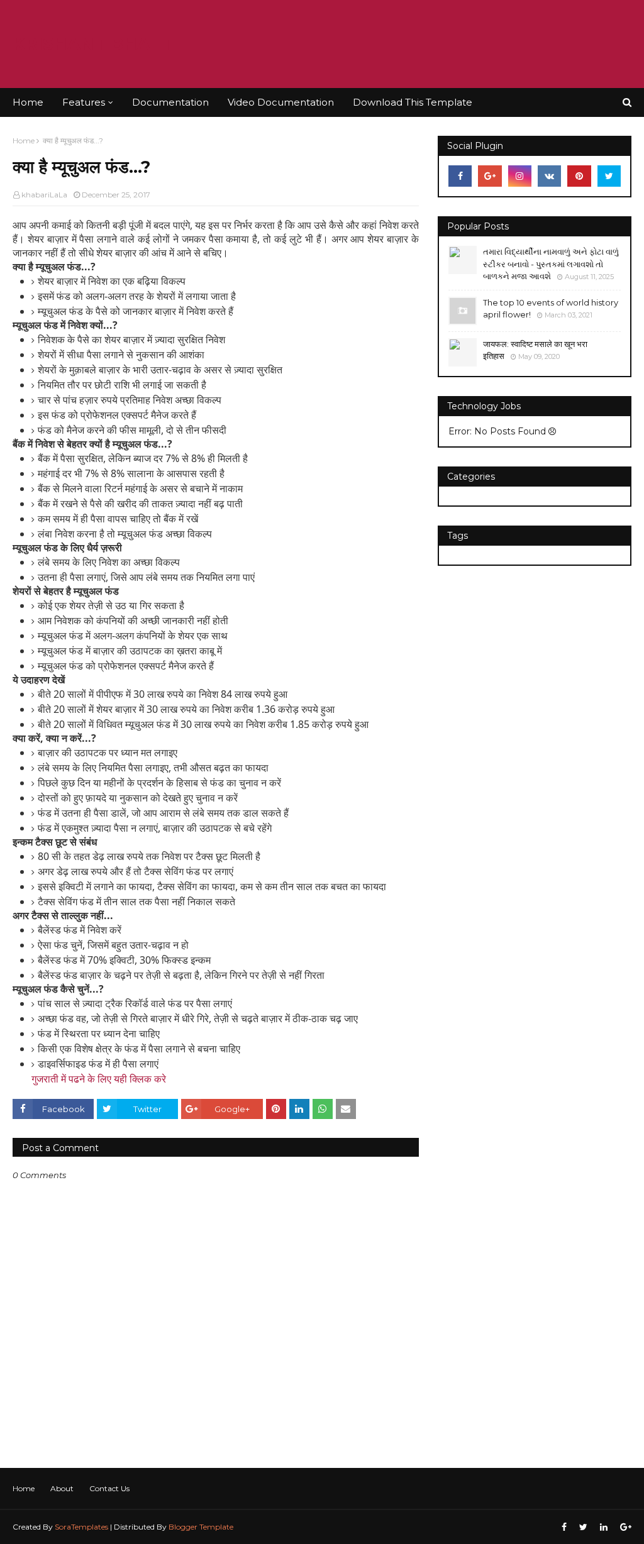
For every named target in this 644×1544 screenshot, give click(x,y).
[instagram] (519, 176)
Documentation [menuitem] (170, 102)
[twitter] (609, 176)
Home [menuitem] (28, 102)
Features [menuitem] (83, 102)
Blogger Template (201, 1526)
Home (24, 140)
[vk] (549, 176)
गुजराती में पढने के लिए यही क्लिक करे (98, 1079)
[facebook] (460, 176)
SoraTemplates (81, 1526)
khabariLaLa (44, 194)
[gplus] (489, 176)
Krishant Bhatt (92, 43)
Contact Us (109, 1488)
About (62, 1488)
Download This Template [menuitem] (412, 102)
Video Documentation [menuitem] (281, 102)
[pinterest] (579, 176)
